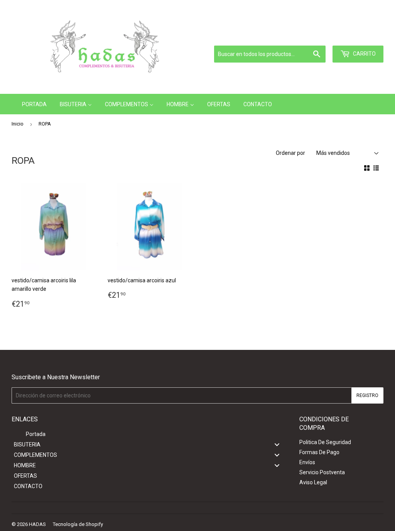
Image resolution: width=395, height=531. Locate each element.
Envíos (307, 462)
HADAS (37, 524)
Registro (367, 395)
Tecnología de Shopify (78, 524)
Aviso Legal (313, 482)
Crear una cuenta (364, 36)
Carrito (364, 54)
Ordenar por (290, 153)
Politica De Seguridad (325, 442)
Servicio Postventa (322, 472)
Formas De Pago (319, 452)
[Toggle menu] (277, 444)
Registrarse (325, 36)
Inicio (18, 124)
